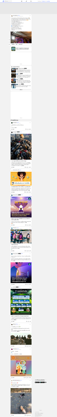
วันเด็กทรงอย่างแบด (14, 244)
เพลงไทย (13, 44)
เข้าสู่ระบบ (43, 1)
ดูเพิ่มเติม (22, 165)
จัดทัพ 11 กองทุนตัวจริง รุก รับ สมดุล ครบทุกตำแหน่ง (20, 316)
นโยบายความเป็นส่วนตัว (37, 414)
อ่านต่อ (15, 127)
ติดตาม (19, 15)
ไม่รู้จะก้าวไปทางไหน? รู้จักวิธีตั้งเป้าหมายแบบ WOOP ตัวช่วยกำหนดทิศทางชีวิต (20, 219)
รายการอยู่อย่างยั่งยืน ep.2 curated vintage (18, 160)
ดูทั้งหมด (21, 89)
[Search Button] (5, 1)
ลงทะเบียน (48, 1)
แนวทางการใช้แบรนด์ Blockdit (38, 415)
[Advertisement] (28, 8)
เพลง (16, 44)
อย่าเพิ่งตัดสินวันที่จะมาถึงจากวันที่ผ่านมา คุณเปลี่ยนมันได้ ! (21, 186)
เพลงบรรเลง (20, 44)
